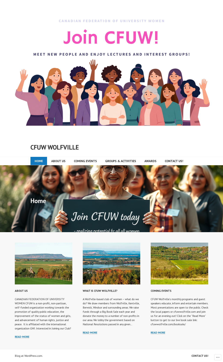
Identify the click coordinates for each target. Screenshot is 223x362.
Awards (150, 161)
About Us (58, 161)
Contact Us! (174, 161)
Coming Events (85, 161)
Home (39, 161)
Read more (22, 337)
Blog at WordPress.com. (29, 355)
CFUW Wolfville (54, 147)
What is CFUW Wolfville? (100, 290)
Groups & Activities (120, 161)
